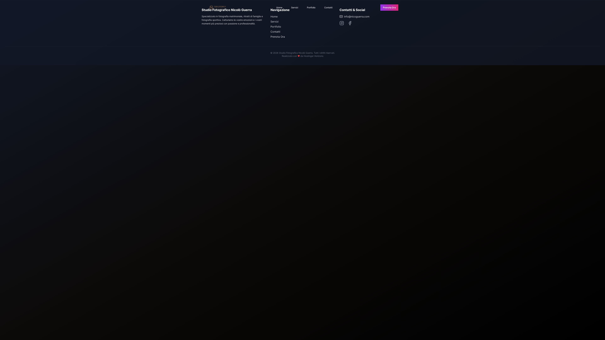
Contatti (328, 7)
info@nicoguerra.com (356, 16)
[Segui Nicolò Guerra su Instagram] (342, 23)
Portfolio (311, 7)
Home (279, 7)
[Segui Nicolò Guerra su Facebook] (350, 23)
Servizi (294, 7)
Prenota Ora (389, 7)
